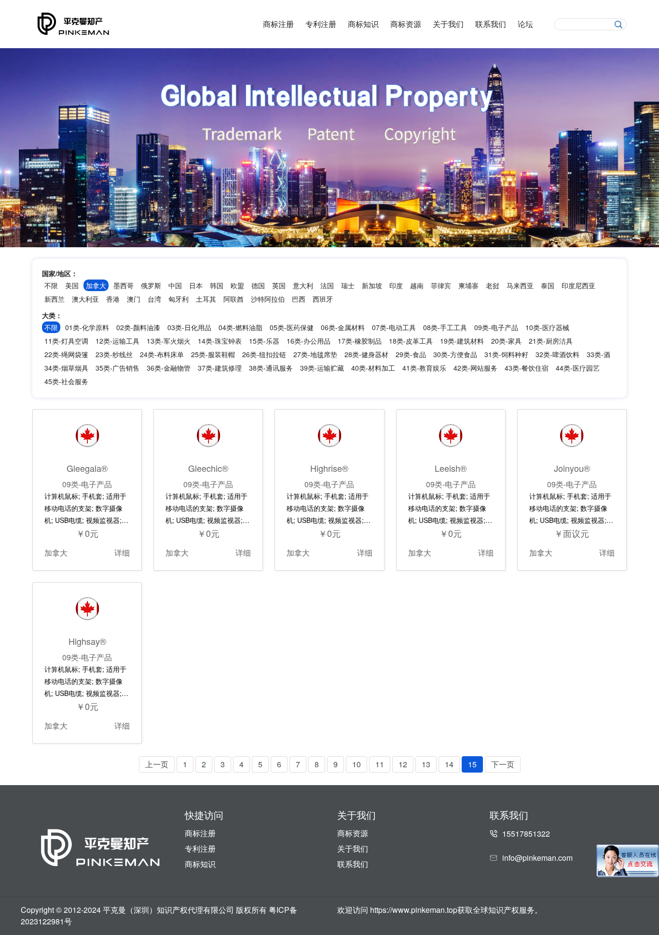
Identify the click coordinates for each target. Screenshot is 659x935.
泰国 (547, 285)
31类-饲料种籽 (506, 354)
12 (402, 764)
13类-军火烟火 (169, 341)
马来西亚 (520, 285)
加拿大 (56, 552)
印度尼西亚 (578, 285)
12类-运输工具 (117, 341)
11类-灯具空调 (66, 341)
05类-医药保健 (292, 327)
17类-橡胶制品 (360, 341)
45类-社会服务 (66, 381)
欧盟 (237, 285)
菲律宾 (441, 285)
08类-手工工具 (445, 327)
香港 (113, 299)
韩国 (216, 285)
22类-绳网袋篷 (66, 354)
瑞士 (348, 285)
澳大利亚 (85, 299)
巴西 (298, 299)
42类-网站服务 (475, 368)
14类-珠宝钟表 (220, 341)
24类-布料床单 (162, 354)
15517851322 (526, 833)
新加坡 (372, 285)
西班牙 (323, 299)
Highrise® (329, 468)
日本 (196, 285)
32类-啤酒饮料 (557, 354)
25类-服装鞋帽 (213, 354)
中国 (175, 285)
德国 (258, 285)
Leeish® (451, 468)
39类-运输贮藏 (322, 368)
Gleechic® (208, 468)
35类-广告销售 (117, 368)
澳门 (133, 299)
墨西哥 (123, 285)
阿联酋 (233, 299)
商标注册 (278, 24)
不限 (51, 285)
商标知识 (363, 24)
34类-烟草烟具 (66, 368)
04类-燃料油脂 (240, 327)
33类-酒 (598, 354)
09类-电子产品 (496, 327)
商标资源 (405, 24)
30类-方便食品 (455, 354)
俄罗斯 (151, 285)
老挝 (492, 285)
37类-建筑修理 (220, 368)
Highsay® (87, 641)
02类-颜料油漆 (138, 327)
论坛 (525, 24)
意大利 (303, 285)
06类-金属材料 (343, 327)
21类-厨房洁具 (551, 341)
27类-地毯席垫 (315, 354)
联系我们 (490, 24)
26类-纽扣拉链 (264, 354)
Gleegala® (87, 468)
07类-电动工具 (394, 327)
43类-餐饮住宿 (527, 368)
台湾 (154, 299)
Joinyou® (572, 468)
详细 (122, 552)
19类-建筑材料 (462, 341)
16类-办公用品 (308, 341)
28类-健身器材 (366, 354)
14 (449, 764)
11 (379, 764)
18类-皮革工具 (411, 341)
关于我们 (448, 24)
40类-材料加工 (373, 368)
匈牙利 (178, 299)
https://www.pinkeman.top (413, 909)
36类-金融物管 (169, 368)
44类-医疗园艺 (578, 368)
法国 (327, 285)
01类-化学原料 (87, 327)
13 (426, 764)
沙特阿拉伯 (268, 299)
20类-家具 (506, 341)
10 (356, 764)
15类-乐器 (264, 341)
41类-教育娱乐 (424, 368)
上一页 (156, 764)
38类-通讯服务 (271, 368)
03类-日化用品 (189, 327)
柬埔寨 (468, 285)
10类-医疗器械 (547, 327)
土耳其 (206, 299)
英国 (279, 285)
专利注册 (320, 24)
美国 (72, 285)
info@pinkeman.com (537, 857)
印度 (396, 285)
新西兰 (54, 299)
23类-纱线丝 (114, 354)
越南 (417, 285)
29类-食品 (411, 354)
